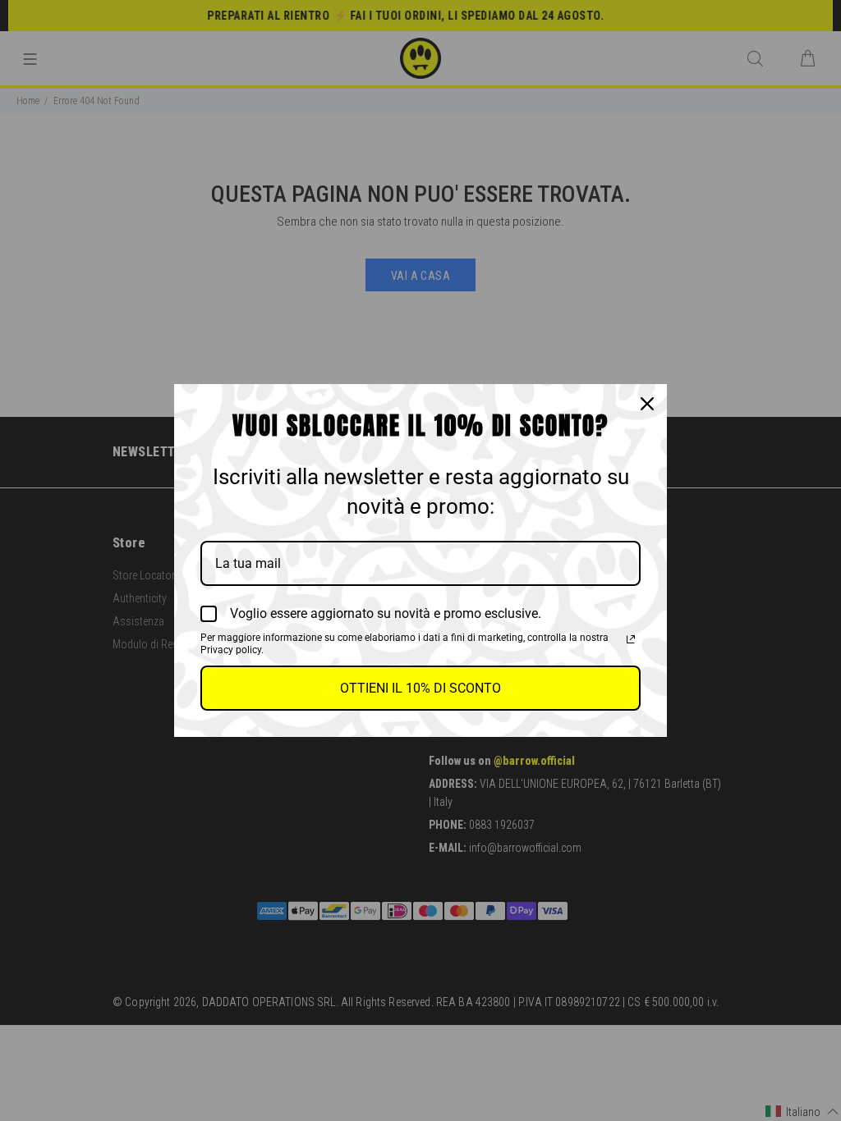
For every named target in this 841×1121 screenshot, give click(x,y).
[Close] (647, 403)
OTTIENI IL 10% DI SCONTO (420, 688)
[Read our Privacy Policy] (631, 639)
